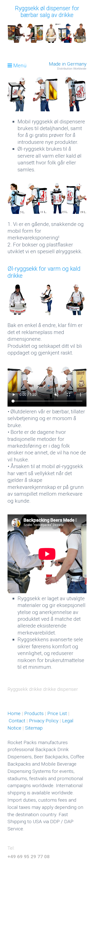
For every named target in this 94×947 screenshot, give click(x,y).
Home (14, 713)
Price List (56, 713)
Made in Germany (67, 64)
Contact (18, 721)
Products (33, 713)
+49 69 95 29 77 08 (29, 856)
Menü (20, 65)
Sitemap (34, 728)
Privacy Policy (43, 721)
